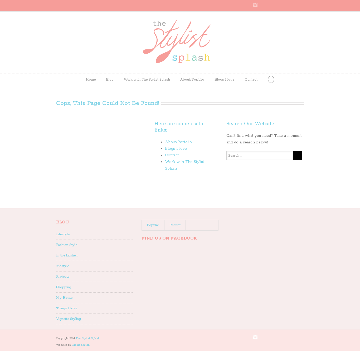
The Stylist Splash (88, 338)
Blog (110, 79)
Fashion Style (66, 245)
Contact (251, 79)
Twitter (294, 5)
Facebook (302, 5)
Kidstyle (62, 266)
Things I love (66, 308)
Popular (153, 225)
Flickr (266, 5)
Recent (175, 225)
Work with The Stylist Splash (147, 79)
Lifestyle (63, 234)
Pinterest (277, 5)
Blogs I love (224, 79)
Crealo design (81, 345)
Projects (63, 276)
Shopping (63, 287)
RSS (286, 4)
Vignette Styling (68, 319)
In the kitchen (66, 255)
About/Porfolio (192, 79)
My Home (64, 298)
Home (91, 79)
